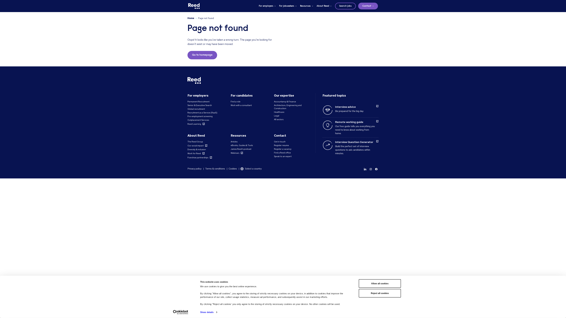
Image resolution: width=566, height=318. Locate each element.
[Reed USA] (194, 6)
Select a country (253, 168)
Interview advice (345, 107)
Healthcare (279, 112)
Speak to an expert (283, 156)
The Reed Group (195, 141)
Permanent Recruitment (198, 101)
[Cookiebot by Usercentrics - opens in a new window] (181, 312)
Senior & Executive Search (199, 105)
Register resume (281, 145)
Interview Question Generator (354, 142)
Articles (234, 141)
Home (190, 18)
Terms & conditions (215, 168)
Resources (305, 6)
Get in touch (280, 141)
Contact (366, 6)
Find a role (235, 101)
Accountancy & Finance (285, 101)
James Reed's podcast (241, 149)
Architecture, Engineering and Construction (288, 107)
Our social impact (195, 145)
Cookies (233, 168)
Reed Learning (194, 124)
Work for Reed (194, 153)
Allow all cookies (380, 283)
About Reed (323, 6)
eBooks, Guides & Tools (242, 145)
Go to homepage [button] (202, 55)
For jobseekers (286, 6)
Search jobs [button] (345, 6)
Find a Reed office (282, 152)
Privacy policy (194, 168)
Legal (276, 115)
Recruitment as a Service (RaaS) (202, 112)
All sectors (278, 119)
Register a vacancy (282, 149)
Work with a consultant (241, 105)
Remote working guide (349, 122)
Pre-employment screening (200, 116)
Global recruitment (196, 109)
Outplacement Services (198, 120)
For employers (266, 6)
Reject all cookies (380, 293)
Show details (207, 312)
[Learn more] (365, 169)
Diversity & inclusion (196, 149)
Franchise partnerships (197, 157)
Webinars (235, 153)
